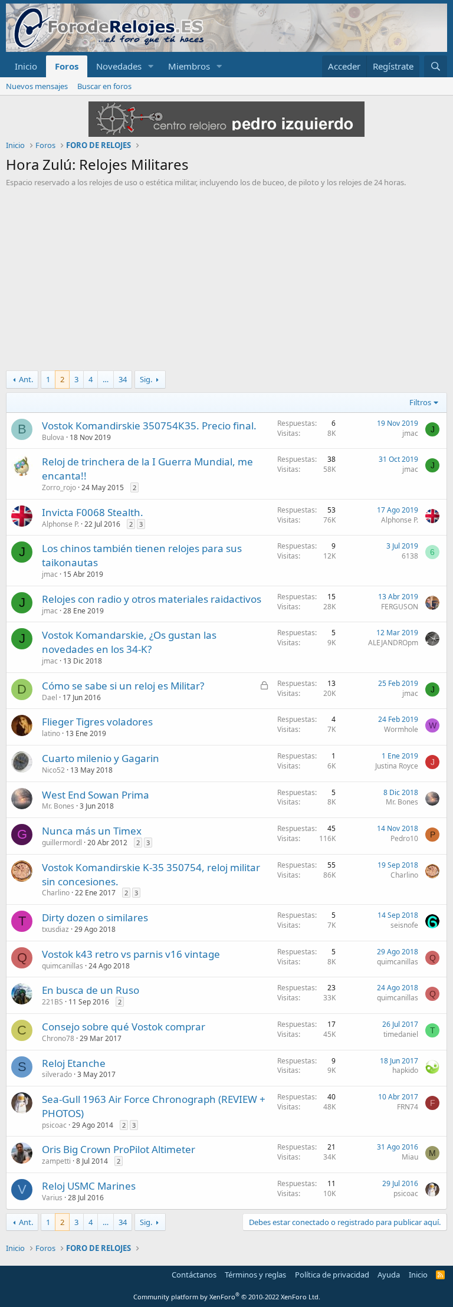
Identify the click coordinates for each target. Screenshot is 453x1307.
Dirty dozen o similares (95, 917)
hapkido (405, 1070)
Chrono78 (58, 1038)
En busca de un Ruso (90, 990)
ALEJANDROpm (393, 643)
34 (123, 379)
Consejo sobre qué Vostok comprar (123, 1026)
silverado (57, 1074)
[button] (151, 66)
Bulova (53, 437)
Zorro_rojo (59, 487)
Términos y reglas (255, 1274)
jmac (410, 433)
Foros (66, 66)
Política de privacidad (332, 1274)
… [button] (106, 379)
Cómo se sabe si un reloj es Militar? (123, 685)
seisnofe (404, 925)
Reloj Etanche (74, 1063)
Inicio (26, 66)
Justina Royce (396, 766)
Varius (52, 1198)
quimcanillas (62, 966)
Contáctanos (194, 1274)
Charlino (56, 893)
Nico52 (53, 770)
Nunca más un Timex (92, 831)
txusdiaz (55, 929)
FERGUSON (399, 607)
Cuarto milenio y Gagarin (100, 758)
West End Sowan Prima (95, 795)
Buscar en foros (104, 86)
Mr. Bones (58, 806)
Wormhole (401, 729)
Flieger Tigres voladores (97, 721)
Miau (410, 1157)
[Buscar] (435, 66)
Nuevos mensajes (37, 86)
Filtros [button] (420, 402)
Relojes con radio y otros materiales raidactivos (151, 599)
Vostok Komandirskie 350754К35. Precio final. (149, 425)
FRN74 (407, 1107)
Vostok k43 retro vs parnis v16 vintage (131, 954)
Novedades (119, 66)
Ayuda (389, 1274)
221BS (52, 1002)
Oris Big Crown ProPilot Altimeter (118, 1149)
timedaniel (400, 1034)
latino (51, 733)
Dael (49, 697)
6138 (410, 556)
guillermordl (62, 843)
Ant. (26, 379)
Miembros (189, 66)
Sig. (146, 379)
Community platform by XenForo (226, 1296)
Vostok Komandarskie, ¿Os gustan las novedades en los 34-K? (129, 642)
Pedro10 (404, 838)
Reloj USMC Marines (89, 1186)
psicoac (54, 1125)
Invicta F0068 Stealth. (92, 512)
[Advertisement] (226, 276)
